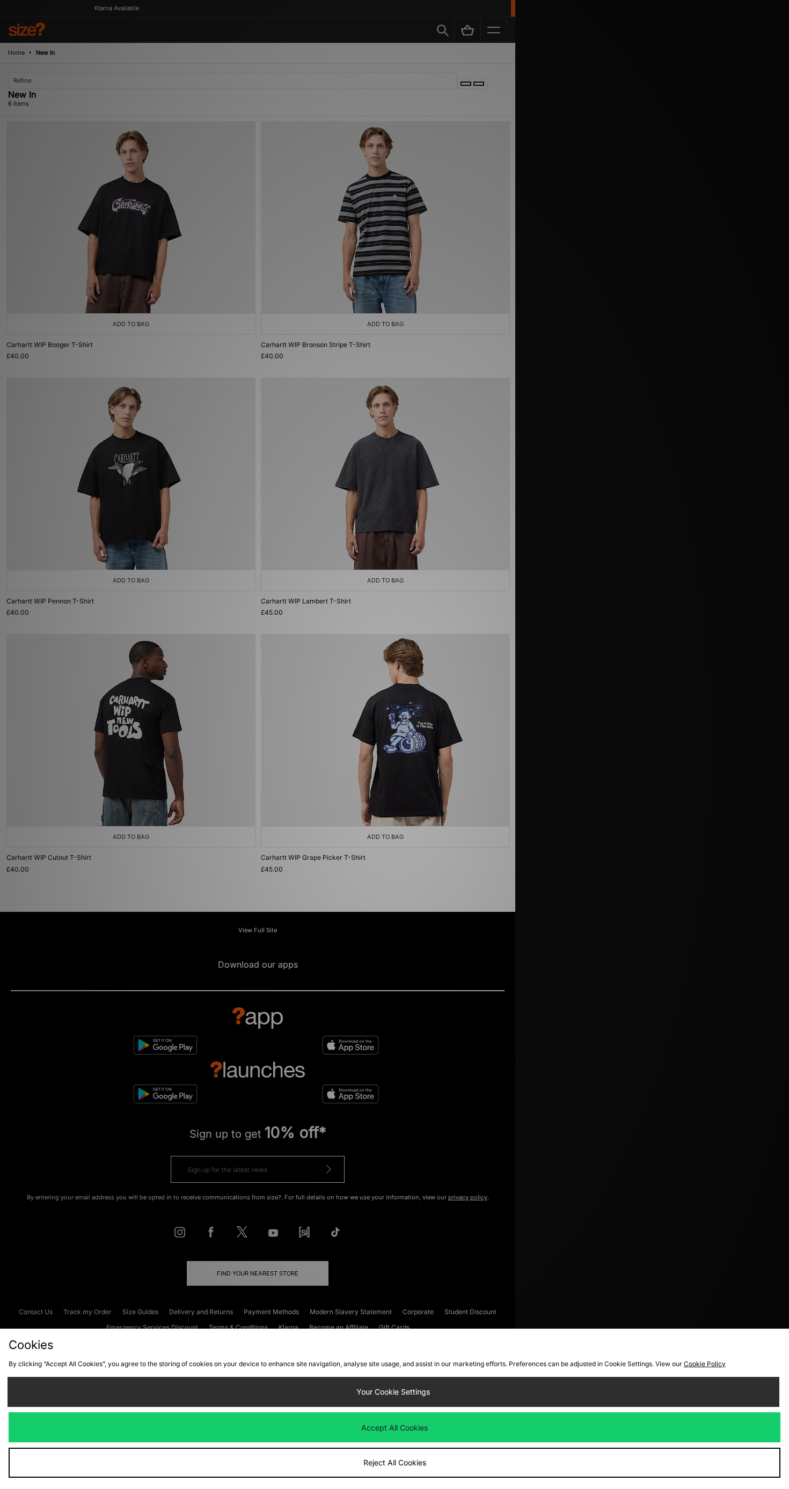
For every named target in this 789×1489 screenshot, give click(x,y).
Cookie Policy (705, 1364)
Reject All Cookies (394, 1462)
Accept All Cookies (394, 1427)
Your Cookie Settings (393, 1391)
